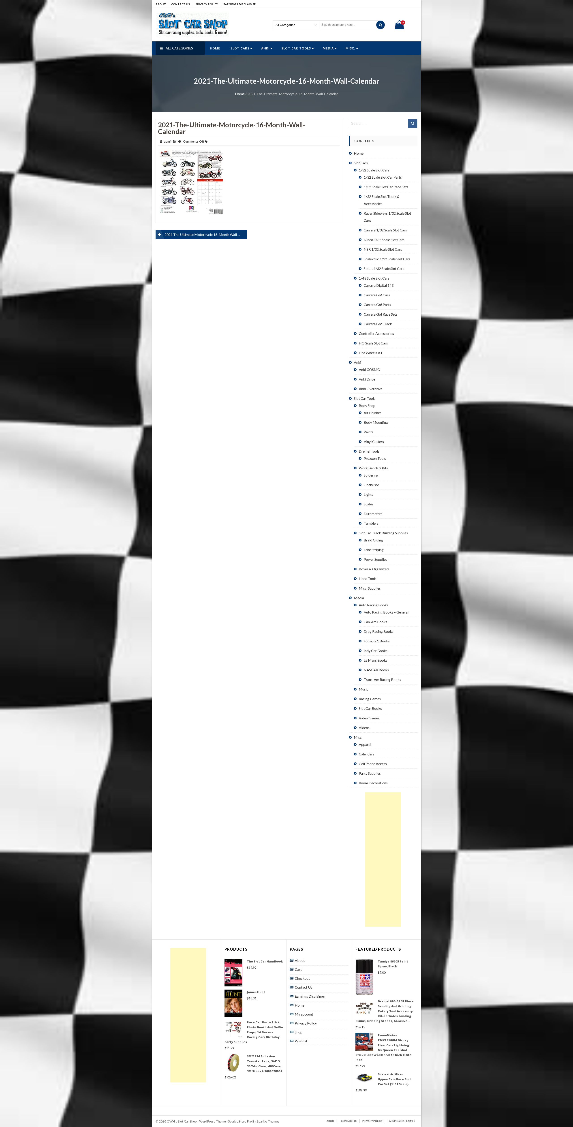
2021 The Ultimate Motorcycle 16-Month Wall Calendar (206, 234)
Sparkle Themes (268, 1121)
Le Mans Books (375, 660)
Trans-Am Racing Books (382, 679)
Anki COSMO (369, 369)
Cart (298, 969)
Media (328, 48)
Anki (265, 48)
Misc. (350, 48)
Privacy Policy (206, 4)
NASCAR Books (376, 670)
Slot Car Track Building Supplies (383, 533)
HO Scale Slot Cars (373, 343)
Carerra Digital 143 (378, 285)
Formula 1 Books (377, 641)
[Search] (380, 24)
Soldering (371, 475)
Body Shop (367, 405)
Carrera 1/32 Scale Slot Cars (385, 230)
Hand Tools (367, 578)
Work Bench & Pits (373, 468)
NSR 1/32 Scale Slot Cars (383, 249)
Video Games (369, 718)
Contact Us (180, 4)
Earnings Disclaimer (239, 4)
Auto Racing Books (373, 605)
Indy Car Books (375, 650)
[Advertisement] (383, 859)
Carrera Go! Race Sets (381, 314)
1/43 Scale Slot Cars (374, 278)
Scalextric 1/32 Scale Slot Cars (387, 259)
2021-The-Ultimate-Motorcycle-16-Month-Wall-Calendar (231, 128)
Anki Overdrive (370, 389)
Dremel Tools (369, 451)
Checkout (302, 978)
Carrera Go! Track (378, 324)
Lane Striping (374, 549)
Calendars (366, 754)
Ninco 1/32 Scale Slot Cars (384, 239)
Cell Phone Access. (373, 763)
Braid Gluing (373, 540)
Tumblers (371, 523)
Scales (368, 504)
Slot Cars (240, 48)
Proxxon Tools (375, 458)
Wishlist (301, 1041)
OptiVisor (371, 485)
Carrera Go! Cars (377, 295)
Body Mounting (376, 422)
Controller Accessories (376, 333)
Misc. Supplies (370, 588)
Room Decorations (373, 783)
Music (363, 689)
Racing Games (370, 699)
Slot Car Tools (296, 48)
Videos (364, 727)
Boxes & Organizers (374, 569)
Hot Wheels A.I (370, 353)
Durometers (373, 513)
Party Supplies (370, 773)
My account (304, 1014)
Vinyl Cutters (374, 441)
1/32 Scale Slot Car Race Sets (386, 187)
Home (215, 48)
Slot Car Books (370, 708)
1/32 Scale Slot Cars (374, 170)
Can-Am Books (375, 622)
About (161, 4)
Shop (298, 1032)
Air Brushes (372, 413)
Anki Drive (367, 379)
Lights (368, 494)
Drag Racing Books (378, 631)
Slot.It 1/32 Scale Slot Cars (384, 268)
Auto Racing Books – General (386, 612)
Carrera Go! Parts (377, 304)
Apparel (365, 744)
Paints (368, 432)
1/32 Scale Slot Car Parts (383, 177)
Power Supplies (375, 559)
